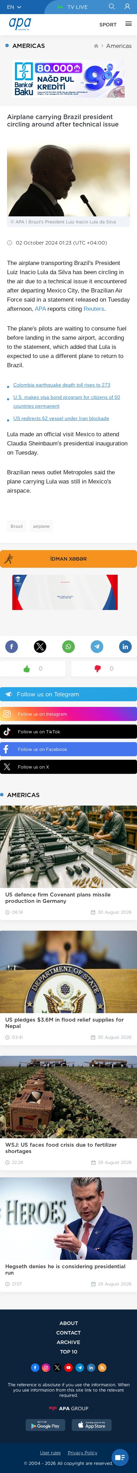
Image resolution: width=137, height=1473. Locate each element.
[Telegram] (80, 1368)
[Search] (111, 7)
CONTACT (68, 1333)
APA (40, 309)
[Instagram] (46, 1368)
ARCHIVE (68, 1342)
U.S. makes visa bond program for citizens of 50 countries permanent (66, 401)
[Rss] (102, 1368)
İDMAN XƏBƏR (68, 559)
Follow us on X (33, 767)
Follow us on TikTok (39, 731)
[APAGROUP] (68, 1408)
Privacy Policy (82, 1452)
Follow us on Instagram (42, 714)
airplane (41, 526)
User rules (50, 1452)
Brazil (16, 526)
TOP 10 (68, 1352)
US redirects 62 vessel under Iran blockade (61, 418)
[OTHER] (127, 24)
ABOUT (68, 1323)
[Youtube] (68, 1368)
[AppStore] (92, 1425)
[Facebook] (35, 1368)
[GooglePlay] (46, 1425)
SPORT (108, 24)
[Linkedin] (91, 1368)
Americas (119, 46)
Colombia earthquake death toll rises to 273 (61, 385)
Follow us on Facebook (42, 749)
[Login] (127, 7)
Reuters (94, 309)
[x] (57, 1368)
